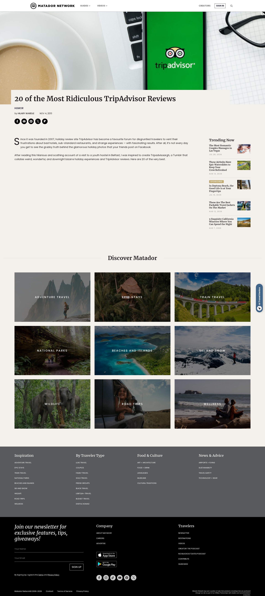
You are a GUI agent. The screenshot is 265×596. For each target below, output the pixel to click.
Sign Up (160, 309)
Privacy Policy (149, 316)
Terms (136, 316)
